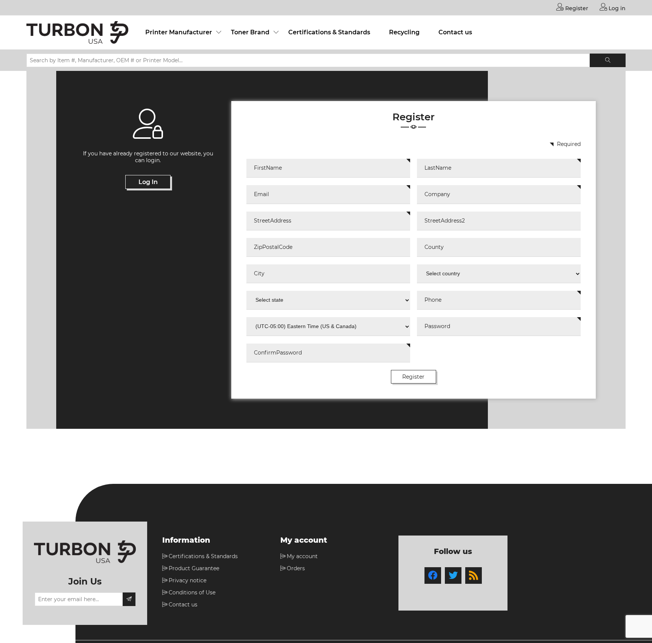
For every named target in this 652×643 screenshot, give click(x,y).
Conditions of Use (192, 592)
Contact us (455, 32)
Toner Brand (250, 32)
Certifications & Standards (329, 32)
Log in (616, 8)
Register (576, 8)
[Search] (608, 60)
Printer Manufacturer (178, 32)
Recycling (404, 32)
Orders (296, 568)
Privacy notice (187, 580)
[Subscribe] (129, 599)
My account (302, 556)
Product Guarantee (194, 568)
